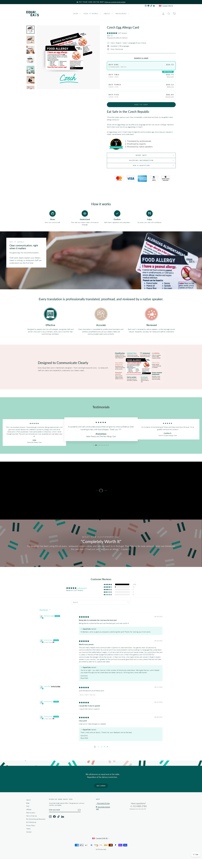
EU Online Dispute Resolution (36, 819)
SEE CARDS (101, 786)
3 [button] (101, 747)
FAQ (27, 806)
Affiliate (28, 809)
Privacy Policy (30, 825)
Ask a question (141, 165)
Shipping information (141, 160)
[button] (112, 33)
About (107, 13)
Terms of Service (31, 816)
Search (28, 800)
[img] (84, 617)
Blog (27, 803)
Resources (121, 13)
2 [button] (98, 747)
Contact (28, 832)
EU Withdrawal (31, 822)
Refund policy (30, 813)
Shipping (109, 38)
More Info (141, 155)
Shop (76, 13)
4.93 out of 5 (82, 588)
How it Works (91, 13)
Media (28, 829)
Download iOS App (103, 803)
